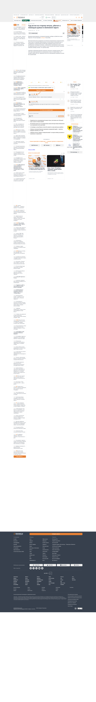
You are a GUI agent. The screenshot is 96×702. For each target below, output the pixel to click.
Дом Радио (54, 553)
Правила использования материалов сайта (75, 597)
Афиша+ (31, 540)
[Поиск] (76, 17)
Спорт (44, 547)
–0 (63, 99)
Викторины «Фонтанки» (34, 547)
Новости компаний (34, 153)
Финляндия (45, 556)
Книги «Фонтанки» (56, 549)
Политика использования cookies (73, 599)
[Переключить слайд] (82, 30)
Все (15, 24)
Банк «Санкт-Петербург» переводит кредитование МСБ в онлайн (55, 169)
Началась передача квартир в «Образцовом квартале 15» (37, 168)
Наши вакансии (17, 549)
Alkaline (32, 94)
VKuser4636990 (33, 101)
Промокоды (74, 124)
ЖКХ (30, 558)
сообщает (43, 37)
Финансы (44, 555)
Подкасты (44, 544)
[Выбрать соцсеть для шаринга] (63, 33)
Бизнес (31, 542)
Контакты (15, 540)
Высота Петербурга (56, 558)
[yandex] (42, 568)
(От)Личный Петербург (56, 546)
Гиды (31, 551)
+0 (60, 99)
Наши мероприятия (17, 546)
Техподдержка (16, 542)
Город (31, 553)
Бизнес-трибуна (33, 544)
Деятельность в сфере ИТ (72, 602)
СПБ (18, 24)
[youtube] (39, 568)
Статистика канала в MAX (19, 551)
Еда (30, 556)
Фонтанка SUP (45, 558)
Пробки (48, 17)
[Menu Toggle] (14, 17)
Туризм (44, 553)
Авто (31, 539)
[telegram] (33, 568)
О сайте (15, 539)
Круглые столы (55, 556)
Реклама (15, 544)
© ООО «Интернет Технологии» (41, 608)
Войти (32, 116)
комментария (34, 33)
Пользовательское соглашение (73, 594)
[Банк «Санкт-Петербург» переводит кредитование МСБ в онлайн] (56, 161)
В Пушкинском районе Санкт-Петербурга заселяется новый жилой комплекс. (36, 172)
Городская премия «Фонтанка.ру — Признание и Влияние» (63, 544)
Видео (31, 546)
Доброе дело (32, 555)
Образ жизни (45, 539)
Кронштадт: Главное (56, 555)
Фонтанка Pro (55, 539)
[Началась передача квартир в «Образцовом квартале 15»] (37, 161)
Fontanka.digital (55, 551)
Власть (31, 549)
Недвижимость (33, 560)
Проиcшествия (45, 546)
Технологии (45, 551)
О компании (16, 547)
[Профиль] (81, 17)
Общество (44, 540)
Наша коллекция (55, 547)
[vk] (36, 568)
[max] (31, 568)
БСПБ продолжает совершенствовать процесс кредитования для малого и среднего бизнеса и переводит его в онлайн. (55, 173)
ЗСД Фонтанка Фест (56, 540)
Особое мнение (46, 542)
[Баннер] (26, 20)
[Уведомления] (79, 17)
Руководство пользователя (72, 604)
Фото (44, 560)
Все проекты (54, 560)
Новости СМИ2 (31, 149)
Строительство (45, 549)
